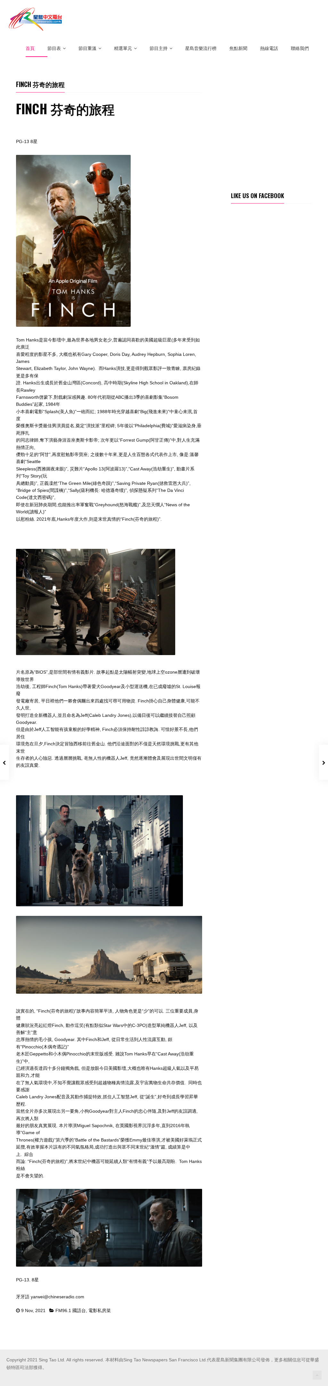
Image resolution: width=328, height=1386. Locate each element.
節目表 (54, 48)
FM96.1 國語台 (70, 1310)
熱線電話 (269, 48)
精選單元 (123, 48)
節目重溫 (87, 48)
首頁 (30, 48)
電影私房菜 (99, 1310)
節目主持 (159, 48)
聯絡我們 (300, 48)
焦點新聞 (238, 48)
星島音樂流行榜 (201, 48)
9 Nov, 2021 (33, 1310)
